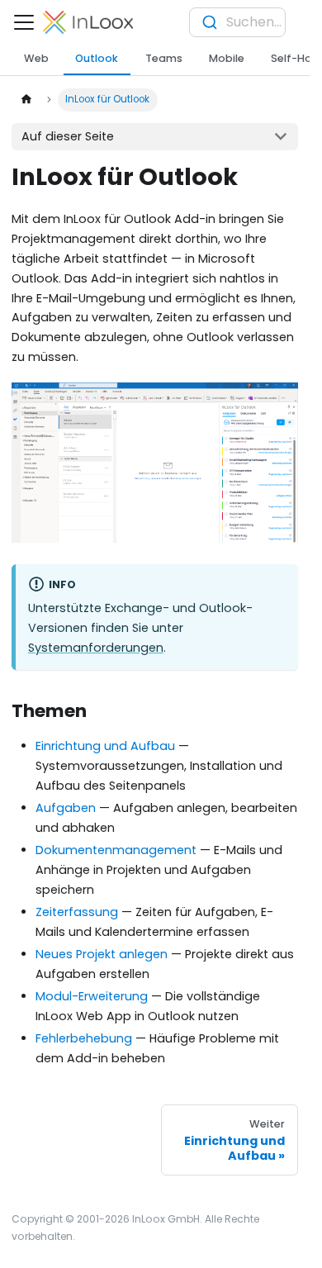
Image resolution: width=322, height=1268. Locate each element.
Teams (163, 58)
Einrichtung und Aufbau (105, 746)
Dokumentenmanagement (116, 850)
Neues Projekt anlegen (102, 954)
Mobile (226, 58)
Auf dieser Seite (67, 136)
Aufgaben (66, 808)
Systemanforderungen (95, 647)
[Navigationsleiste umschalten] (24, 22)
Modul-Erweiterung (92, 996)
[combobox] (237, 22)
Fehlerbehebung (84, 1038)
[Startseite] (26, 100)
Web (36, 58)
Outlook (96, 58)
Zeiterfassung (77, 912)
